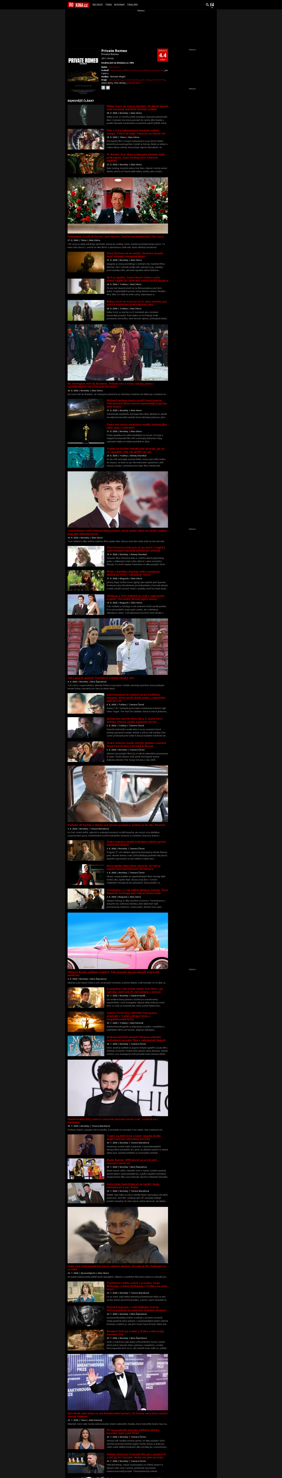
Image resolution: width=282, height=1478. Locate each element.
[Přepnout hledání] (207, 4)
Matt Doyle (145, 79)
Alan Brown (114, 67)
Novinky (119, 4)
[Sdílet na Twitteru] (108, 88)
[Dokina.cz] (78, 4)
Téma (108, 4)
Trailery (132, 4)
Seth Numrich (158, 79)
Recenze (98, 4)
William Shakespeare (133, 70)
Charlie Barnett (131, 79)
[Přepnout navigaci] (212, 4)
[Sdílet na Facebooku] (103, 88)
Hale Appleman (115, 79)
